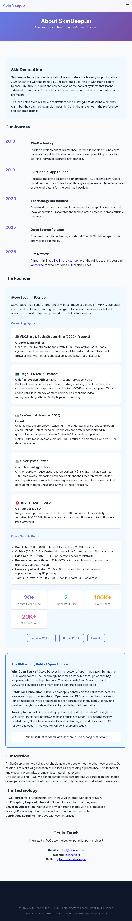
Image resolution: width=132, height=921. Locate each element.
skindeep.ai (72, 855)
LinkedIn (96, 638)
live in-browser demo (68, 260)
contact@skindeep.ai (70, 850)
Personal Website (41, 638)
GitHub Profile (71, 638)
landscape (37, 265)
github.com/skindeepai (71, 859)
